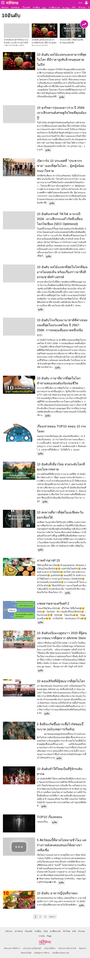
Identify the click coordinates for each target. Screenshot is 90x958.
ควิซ (74, 7)
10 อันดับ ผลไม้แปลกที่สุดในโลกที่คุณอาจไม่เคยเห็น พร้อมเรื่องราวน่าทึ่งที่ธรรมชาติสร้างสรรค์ (62, 272)
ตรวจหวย (15, 7)
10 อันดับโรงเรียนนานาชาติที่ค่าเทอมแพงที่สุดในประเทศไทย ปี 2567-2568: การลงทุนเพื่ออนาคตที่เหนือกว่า (62, 327)
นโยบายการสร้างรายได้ (67, 948)
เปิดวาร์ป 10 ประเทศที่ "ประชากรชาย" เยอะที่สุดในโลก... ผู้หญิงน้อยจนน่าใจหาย (60, 166)
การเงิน (42, 936)
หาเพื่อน (36, 7)
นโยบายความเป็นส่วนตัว (32, 948)
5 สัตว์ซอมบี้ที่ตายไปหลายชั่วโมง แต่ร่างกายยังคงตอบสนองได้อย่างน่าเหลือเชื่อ (61, 845)
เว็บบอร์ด (26, 7)
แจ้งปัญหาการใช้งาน (41, 953)
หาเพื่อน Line (54, 7)
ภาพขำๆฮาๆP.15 (48, 560)
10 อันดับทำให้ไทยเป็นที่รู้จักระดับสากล (59, 771)
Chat (44, 8)
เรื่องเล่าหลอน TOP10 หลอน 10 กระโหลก (61, 429)
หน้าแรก (4, 7)
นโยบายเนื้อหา (49, 948)
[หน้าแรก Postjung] (12, 2)
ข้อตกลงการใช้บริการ (12, 948)
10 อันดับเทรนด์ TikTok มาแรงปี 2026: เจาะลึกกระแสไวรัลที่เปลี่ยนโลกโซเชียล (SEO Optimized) (60, 219)
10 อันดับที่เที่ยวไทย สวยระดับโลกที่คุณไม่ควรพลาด (61, 467)
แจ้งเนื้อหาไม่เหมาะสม (60, 953)
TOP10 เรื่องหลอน (49, 817)
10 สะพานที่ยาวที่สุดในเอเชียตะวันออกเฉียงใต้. (60, 515)
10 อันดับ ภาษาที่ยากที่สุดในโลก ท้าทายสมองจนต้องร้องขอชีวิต (59, 381)
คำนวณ (81, 7)
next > (52, 916)
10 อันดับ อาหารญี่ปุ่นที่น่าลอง (57, 893)
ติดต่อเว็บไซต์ (26, 953)
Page (49, 936)
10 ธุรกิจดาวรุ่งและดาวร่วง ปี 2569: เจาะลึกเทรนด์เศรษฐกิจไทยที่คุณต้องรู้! (61, 113)
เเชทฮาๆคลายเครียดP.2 (53, 603)
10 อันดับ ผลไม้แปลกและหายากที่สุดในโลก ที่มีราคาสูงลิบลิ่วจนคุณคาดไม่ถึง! (61, 59)
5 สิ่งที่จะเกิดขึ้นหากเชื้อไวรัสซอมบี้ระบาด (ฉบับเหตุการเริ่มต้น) (60, 726)
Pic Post (65, 8)
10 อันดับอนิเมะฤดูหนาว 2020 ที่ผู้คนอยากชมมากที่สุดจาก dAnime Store (62, 635)
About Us (82, 948)
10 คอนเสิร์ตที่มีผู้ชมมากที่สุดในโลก (61, 681)
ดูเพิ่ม (61, 97)
